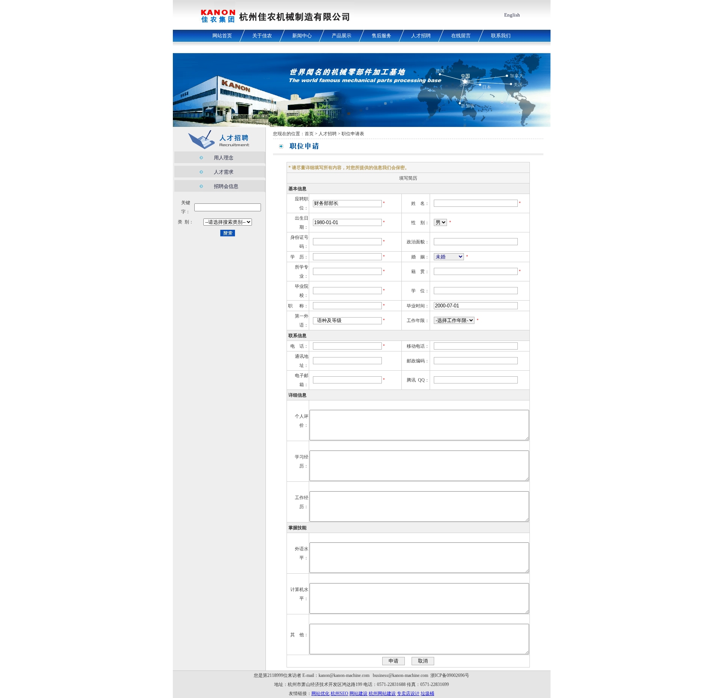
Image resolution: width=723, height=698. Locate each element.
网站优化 (320, 693)
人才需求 (223, 172)
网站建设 (358, 693)
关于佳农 (262, 35)
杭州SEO (339, 693)
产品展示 (341, 35)
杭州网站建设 (382, 693)
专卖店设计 (408, 693)
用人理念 (223, 157)
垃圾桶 (427, 693)
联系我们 (501, 35)
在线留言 (461, 35)
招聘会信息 (226, 186)
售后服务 (381, 35)
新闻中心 (302, 35)
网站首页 (222, 35)
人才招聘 (421, 35)
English (512, 15)
